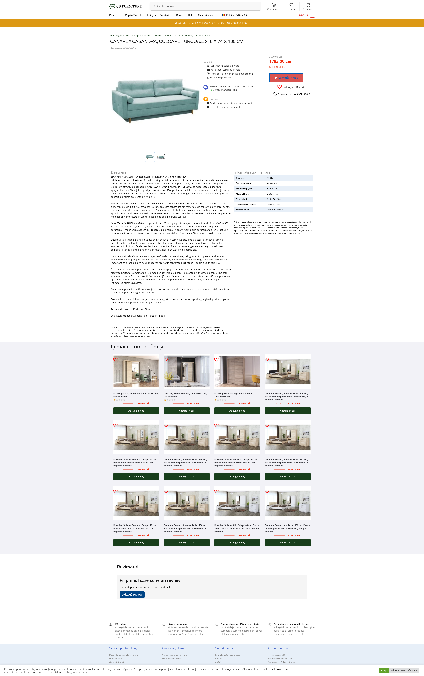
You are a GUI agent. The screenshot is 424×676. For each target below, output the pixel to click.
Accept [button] (384, 670)
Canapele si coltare (141, 35)
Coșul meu (308, 9)
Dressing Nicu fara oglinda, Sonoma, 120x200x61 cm (233, 395)
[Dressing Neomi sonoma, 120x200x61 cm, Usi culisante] (187, 371)
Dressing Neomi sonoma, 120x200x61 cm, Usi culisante (185, 395)
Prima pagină (116, 35)
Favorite (291, 9)
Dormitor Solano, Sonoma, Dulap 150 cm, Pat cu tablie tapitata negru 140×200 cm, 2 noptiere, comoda (286, 396)
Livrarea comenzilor (171, 658)
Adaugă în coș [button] (136, 410)
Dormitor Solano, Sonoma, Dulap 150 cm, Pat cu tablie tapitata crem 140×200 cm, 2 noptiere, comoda (185, 528)
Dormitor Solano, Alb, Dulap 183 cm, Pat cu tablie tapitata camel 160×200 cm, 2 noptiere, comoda (237, 528)
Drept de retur (116, 658)
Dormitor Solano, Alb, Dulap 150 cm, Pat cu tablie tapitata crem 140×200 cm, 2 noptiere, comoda (287, 528)
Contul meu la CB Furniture (174, 654)
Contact (218, 658)
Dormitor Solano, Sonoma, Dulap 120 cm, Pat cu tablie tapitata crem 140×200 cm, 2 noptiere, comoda (134, 462)
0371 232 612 (205, 23)
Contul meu (273, 9)
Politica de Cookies (272, 669)
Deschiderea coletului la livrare (123, 654)
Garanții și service (117, 662)
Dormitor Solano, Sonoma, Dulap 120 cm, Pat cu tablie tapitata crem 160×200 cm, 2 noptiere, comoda (185, 462)
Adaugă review (132, 594)
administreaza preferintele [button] (404, 670)
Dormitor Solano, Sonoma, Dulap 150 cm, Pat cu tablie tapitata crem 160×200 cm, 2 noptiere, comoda (134, 528)
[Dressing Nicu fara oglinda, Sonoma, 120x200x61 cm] (237, 371)
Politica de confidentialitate (280, 658)
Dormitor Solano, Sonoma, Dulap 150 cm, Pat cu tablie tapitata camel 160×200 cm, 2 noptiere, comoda (235, 462)
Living (127, 35)
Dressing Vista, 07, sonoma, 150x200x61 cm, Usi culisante (136, 395)
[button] (286, 77)
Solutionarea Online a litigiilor (281, 662)
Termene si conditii (277, 654)
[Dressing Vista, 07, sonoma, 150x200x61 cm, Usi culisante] (136, 371)
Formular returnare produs (227, 654)
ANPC (218, 662)
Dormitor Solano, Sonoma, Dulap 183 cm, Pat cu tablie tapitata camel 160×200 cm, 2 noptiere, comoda (286, 462)
